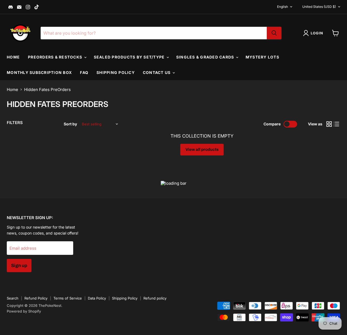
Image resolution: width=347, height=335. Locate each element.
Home (13, 57)
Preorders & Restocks (55, 57)
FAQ (84, 72)
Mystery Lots (262, 57)
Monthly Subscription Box (39, 72)
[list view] (336, 124)
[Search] (274, 33)
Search (12, 298)
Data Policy (97, 298)
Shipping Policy (116, 72)
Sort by (70, 124)
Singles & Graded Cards (205, 57)
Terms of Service (67, 298)
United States (319, 7)
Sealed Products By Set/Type (130, 57)
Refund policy (154, 298)
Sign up (19, 265)
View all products (202, 149)
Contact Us (157, 72)
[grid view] (329, 124)
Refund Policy (35, 298)
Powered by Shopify (24, 311)
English (282, 7)
